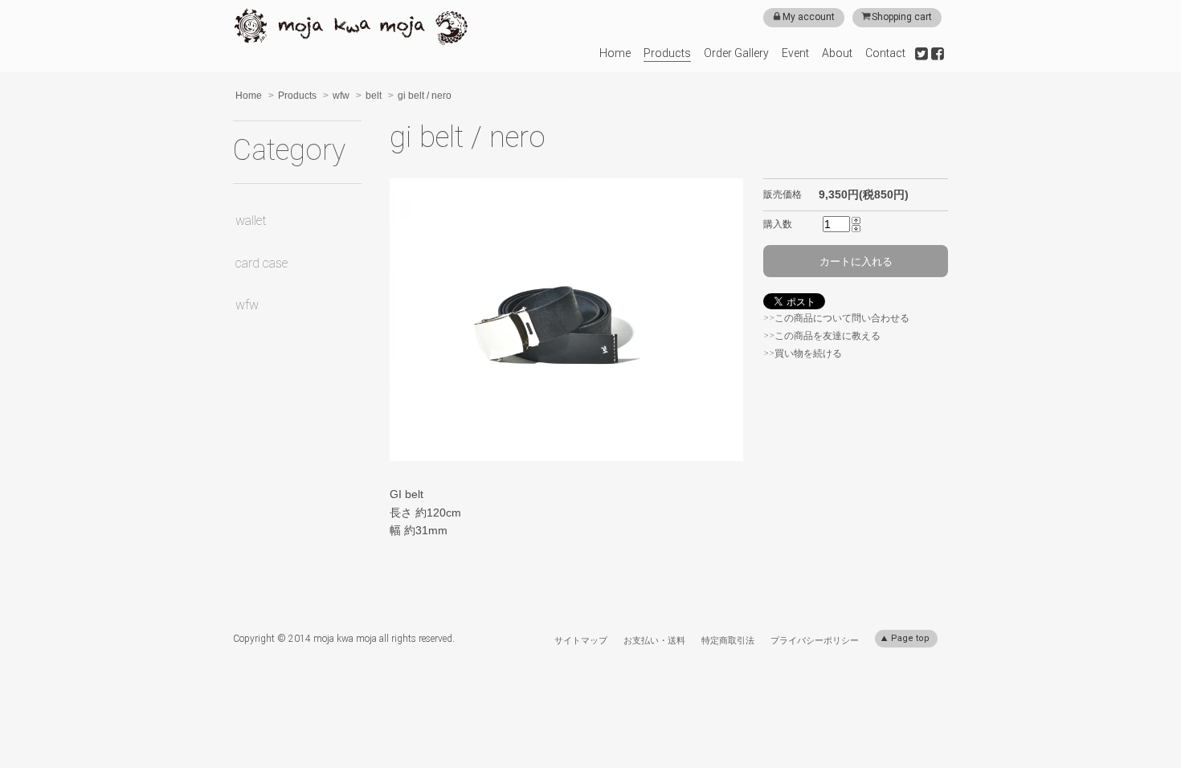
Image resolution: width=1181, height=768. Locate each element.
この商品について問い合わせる (841, 318)
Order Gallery (736, 53)
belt (374, 95)
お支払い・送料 (654, 640)
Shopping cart (902, 16)
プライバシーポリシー (814, 640)
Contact (885, 53)
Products (667, 53)
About (837, 53)
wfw (341, 95)
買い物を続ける (808, 353)
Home (615, 53)
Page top (909, 638)
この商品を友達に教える (827, 335)
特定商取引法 (727, 640)
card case (261, 263)
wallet (250, 220)
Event (795, 53)
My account (809, 16)
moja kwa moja (350, 27)
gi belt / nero (425, 95)
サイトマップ (580, 640)
